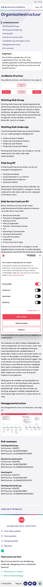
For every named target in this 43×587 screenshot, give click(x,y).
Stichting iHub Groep (10, 26)
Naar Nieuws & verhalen (13, 571)
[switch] (38, 290)
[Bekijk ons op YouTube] (30, 584)
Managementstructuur (11, 44)
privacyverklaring (17, 275)
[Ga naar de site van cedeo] (40, 583)
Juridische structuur (10, 22)
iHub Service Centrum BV (12, 37)
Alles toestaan (21, 317)
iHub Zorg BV (7, 33)
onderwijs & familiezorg (11, 509)
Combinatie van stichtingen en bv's (16, 41)
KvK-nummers (8, 48)
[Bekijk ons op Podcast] (34, 584)
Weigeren (21, 330)
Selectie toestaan (22, 323)
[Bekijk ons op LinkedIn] (26, 584)
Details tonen (32, 310)
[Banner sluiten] (40, 255)
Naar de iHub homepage (13, 576)
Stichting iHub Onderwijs (12, 30)
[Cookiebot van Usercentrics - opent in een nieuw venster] (27, 255)
